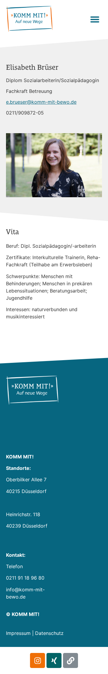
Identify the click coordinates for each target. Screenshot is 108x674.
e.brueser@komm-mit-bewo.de (41, 102)
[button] (95, 19)
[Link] (70, 660)
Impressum (18, 633)
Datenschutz (49, 633)
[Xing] (54, 660)
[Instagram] (37, 660)
